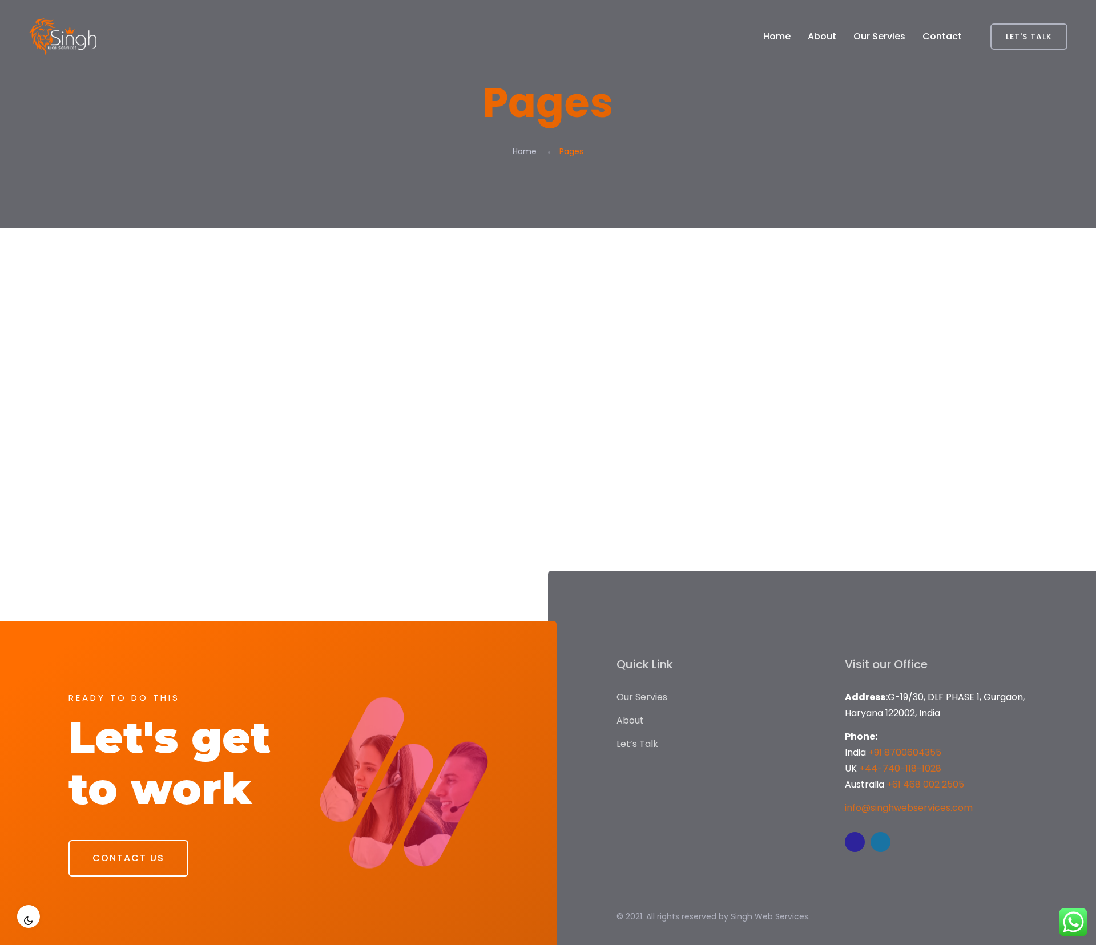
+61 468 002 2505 (925, 784)
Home (777, 36)
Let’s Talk (637, 743)
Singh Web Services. (770, 916)
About (822, 36)
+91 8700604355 (904, 752)
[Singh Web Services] (62, 36)
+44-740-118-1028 (900, 768)
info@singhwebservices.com (909, 807)
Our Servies (879, 36)
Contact (942, 36)
